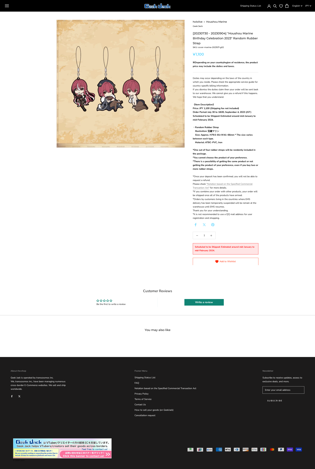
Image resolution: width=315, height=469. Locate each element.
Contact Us (140, 404)
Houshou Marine (216, 21)
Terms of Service (143, 399)
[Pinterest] (212, 224)
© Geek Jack (19, 460)
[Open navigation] (7, 5)
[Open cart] (286, 6)
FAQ (137, 383)
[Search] (275, 6)
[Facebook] (195, 224)
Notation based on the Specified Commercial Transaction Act (165, 388)
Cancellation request (145, 415)
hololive (197, 21)
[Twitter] (204, 224)
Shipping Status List (250, 5)
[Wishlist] (281, 6)
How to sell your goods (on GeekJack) (154, 410)
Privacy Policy (141, 393)
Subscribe (275, 400)
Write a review (204, 302)
